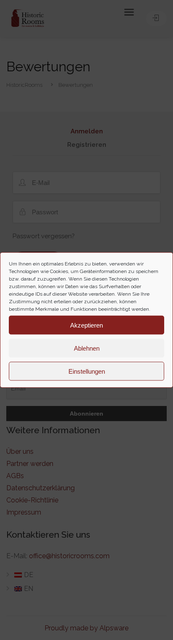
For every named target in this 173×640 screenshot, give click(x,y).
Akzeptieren (86, 324)
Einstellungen (86, 371)
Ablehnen (87, 347)
